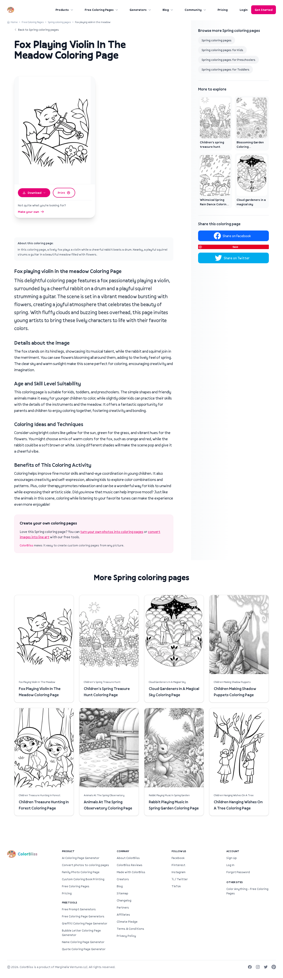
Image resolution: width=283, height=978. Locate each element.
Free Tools (69, 902)
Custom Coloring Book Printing (83, 879)
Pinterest (178, 865)
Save (235, 246)
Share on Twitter (237, 258)
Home (14, 22)
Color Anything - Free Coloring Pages (247, 891)
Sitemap (122, 893)
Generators (138, 10)
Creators (123, 879)
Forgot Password (238, 872)
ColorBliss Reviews (129, 865)
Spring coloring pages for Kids (222, 50)
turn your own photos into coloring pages (111, 531)
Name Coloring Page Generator (83, 942)
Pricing (223, 10)
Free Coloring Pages (99, 10)
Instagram (178, 872)
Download (34, 193)
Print (61, 193)
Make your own (28, 212)
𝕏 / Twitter (180, 879)
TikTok (176, 886)
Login (244, 10)
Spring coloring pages (59, 22)
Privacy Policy (126, 936)
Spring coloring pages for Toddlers (225, 69)
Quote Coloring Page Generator (83, 949)
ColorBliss (26, 545)
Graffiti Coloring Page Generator (84, 923)
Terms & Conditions (130, 929)
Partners (123, 907)
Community (193, 10)
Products (62, 10)
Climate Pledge (127, 922)
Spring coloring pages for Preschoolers (228, 60)
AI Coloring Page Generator (80, 858)
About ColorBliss (128, 858)
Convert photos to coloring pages (85, 865)
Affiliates (123, 915)
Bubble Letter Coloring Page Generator (81, 932)
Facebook (178, 858)
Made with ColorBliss (131, 872)
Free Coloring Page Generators (83, 916)
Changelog (124, 900)
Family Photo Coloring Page (80, 872)
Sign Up (231, 858)
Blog (166, 10)
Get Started (263, 10)
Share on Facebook (237, 236)
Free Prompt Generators (79, 909)
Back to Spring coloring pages (38, 30)
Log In (230, 865)
